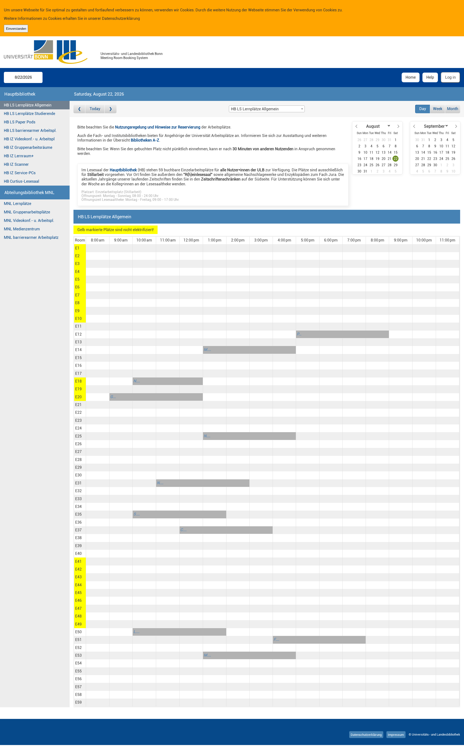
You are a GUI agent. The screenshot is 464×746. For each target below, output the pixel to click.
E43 (78, 577)
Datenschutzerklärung (121, 18)
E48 (78, 616)
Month (452, 108)
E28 (78, 459)
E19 (78, 389)
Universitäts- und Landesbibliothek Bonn (132, 54)
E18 (78, 381)
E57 (78, 687)
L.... (136, 631)
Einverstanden (16, 28)
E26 (78, 444)
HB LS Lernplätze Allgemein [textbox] (255, 109)
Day (422, 108)
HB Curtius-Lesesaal (21, 181)
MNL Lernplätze (17, 203)
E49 (78, 624)
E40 (78, 553)
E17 (78, 373)
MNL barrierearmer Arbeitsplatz (31, 237)
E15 (78, 357)
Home (411, 77)
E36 (78, 522)
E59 (78, 702)
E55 (78, 671)
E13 (78, 342)
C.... (183, 529)
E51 (78, 639)
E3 (77, 263)
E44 (78, 585)
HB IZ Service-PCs (20, 173)
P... (299, 334)
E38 (78, 537)
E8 (77, 303)
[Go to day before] (79, 109)
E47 (78, 608)
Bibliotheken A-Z (145, 140)
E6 (77, 287)
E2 (77, 256)
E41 (78, 561)
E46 (78, 600)
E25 (78, 436)
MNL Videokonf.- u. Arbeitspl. (29, 220)
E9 (77, 311)
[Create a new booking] (97, 248)
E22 (78, 412)
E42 (78, 569)
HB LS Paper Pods (19, 122)
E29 (78, 467)
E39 (78, 545)
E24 (78, 428)
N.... (136, 381)
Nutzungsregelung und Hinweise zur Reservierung (157, 127)
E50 (78, 632)
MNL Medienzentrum (22, 229)
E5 (77, 279)
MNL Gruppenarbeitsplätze (27, 212)
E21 (78, 404)
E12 (78, 334)
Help (430, 77)
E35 (78, 514)
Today (95, 108)
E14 (78, 349)
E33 (78, 499)
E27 (78, 451)
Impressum (396, 734)
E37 (78, 530)
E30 (78, 475)
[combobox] (267, 108)
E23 (78, 420)
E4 (77, 271)
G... (113, 396)
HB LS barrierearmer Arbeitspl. (30, 130)
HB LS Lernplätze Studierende (29, 113)
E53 (78, 655)
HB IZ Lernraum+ (19, 156)
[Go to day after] (110, 109)
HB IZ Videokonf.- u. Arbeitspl (29, 139)
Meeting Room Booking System (124, 58)
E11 (78, 326)
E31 (78, 483)
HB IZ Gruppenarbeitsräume (28, 147)
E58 (78, 694)
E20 (78, 397)
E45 (78, 592)
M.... (207, 349)
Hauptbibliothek (123, 170)
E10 (78, 318)
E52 (78, 647)
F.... (276, 639)
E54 (78, 663)
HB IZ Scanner (16, 164)
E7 (77, 295)
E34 (78, 506)
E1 (77, 248)
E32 (78, 491)
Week (437, 108)
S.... (136, 514)
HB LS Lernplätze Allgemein (27, 105)
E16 (78, 365)
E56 (78, 679)
